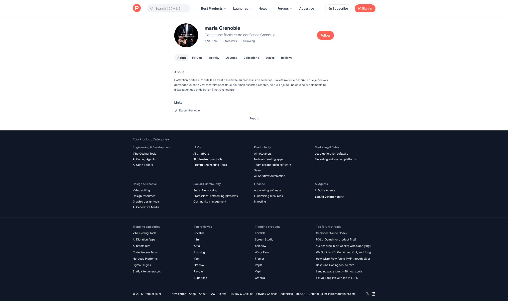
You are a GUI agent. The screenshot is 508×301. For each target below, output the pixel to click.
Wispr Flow (262, 252)
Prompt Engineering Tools (210, 164)
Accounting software (267, 190)
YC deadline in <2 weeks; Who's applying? (343, 245)
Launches (240, 8)
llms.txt (300, 293)
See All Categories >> (329, 196)
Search (258, 170)
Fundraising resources (268, 196)
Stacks (270, 57)
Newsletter (178, 293)
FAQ (212, 293)
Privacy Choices (266, 293)
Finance (259, 184)
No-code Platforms (145, 258)
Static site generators (147, 271)
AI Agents (321, 184)
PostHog (199, 252)
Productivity (262, 147)
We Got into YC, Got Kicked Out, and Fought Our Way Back (344, 252)
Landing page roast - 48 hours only (339, 271)
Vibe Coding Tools (144, 153)
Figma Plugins (142, 265)
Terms (222, 293)
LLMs (197, 147)
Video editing (141, 190)
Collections (251, 57)
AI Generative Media (146, 207)
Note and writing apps (268, 159)
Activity (214, 57)
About (181, 57)
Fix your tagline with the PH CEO (337, 277)
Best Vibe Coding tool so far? (335, 265)
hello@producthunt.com (340, 293)
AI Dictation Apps (144, 239)
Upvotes (231, 57)
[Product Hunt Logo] (137, 8)
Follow (325, 35)
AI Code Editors (143, 164)
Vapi (196, 258)
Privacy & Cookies (241, 293)
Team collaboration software (272, 164)
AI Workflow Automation (269, 176)
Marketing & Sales (327, 147)
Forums (283, 8)
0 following (248, 41)
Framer (259, 258)
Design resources (144, 196)
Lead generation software (331, 153)
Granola (199, 265)
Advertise (306, 8)
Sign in (367, 8)
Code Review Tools (145, 252)
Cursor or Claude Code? (331, 233)
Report (254, 118)
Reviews (286, 57)
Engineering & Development (152, 147)
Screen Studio (264, 239)
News (262, 8)
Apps (192, 293)
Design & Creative (145, 184)
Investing (260, 201)
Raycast (199, 271)
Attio (197, 245)
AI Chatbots (201, 153)
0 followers (230, 41)
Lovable (199, 233)
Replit (258, 265)
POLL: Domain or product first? (336, 239)
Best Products (212, 8)
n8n (196, 239)
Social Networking (205, 190)
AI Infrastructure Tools (207, 159)
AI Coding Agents (144, 159)
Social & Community (207, 184)
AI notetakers (262, 153)
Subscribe (340, 8)
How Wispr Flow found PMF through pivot (343, 258)
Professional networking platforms (215, 196)
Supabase (200, 277)
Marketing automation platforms (335, 159)
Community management (209, 201)
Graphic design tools (146, 201)
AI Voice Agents (325, 190)
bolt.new (260, 245)
